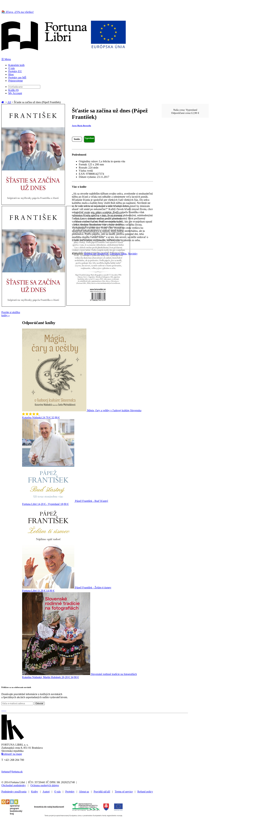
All (9, 102)
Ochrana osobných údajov (44, 785)
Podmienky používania (13, 791)
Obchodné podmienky (13, 785)
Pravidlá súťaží (102, 791)
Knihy (34, 791)
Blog (11, 74)
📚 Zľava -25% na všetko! (17, 12)
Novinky (133, 253)
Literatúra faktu (118, 253)
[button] (30, 414)
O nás (11, 68)
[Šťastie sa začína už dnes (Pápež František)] (33, 203)
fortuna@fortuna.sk (12, 771)
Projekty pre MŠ (17, 77)
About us (84, 791)
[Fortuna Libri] (63, 56)
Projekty (69, 791)
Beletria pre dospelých (96, 253)
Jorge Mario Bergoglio (81, 126)
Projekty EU (15, 71)
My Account (15, 93)
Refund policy (145, 791)
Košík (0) (13, 90)
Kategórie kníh (16, 65)
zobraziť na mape (12, 753)
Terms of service (124, 791)
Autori (46, 791)
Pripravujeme (15, 80)
